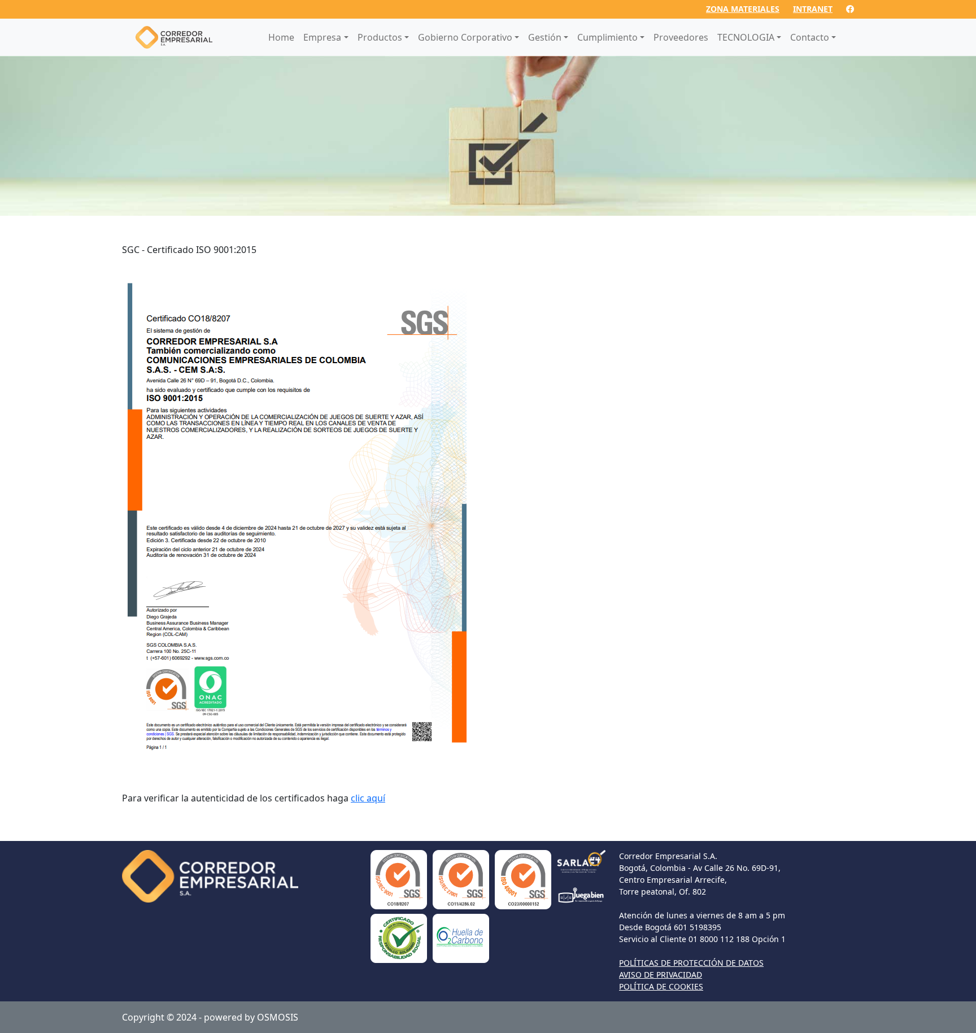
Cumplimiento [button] (607, 37)
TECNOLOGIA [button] (745, 37)
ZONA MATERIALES (742, 8)
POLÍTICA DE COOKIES (661, 986)
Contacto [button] (809, 37)
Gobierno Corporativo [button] (465, 37)
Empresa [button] (322, 37)
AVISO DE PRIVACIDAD (660, 974)
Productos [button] (380, 37)
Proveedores (680, 37)
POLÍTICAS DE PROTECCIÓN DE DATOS (691, 962)
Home (281, 37)
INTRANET (813, 8)
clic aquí (368, 798)
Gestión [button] (544, 37)
